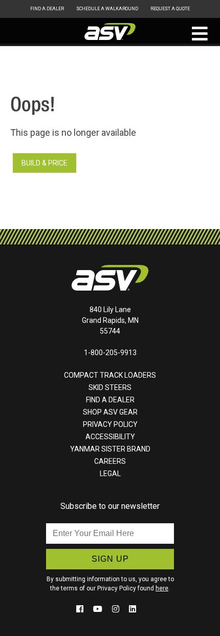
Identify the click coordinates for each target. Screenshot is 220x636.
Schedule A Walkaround (107, 8)
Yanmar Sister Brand (110, 449)
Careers (110, 461)
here (162, 588)
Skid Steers (110, 387)
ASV (110, 31)
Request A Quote (170, 8)
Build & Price (44, 163)
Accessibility (110, 437)
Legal (110, 473)
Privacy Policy (110, 424)
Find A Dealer (47, 8)
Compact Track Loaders (110, 375)
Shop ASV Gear (110, 412)
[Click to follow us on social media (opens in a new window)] (80, 609)
